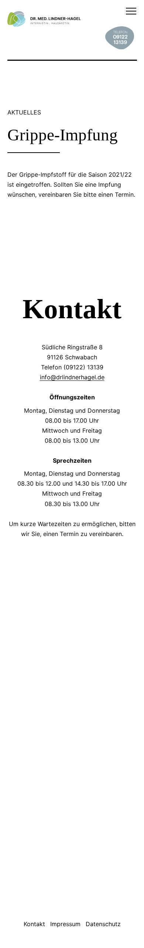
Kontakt (34, 924)
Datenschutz (103, 924)
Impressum (65, 924)
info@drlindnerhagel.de (72, 377)
